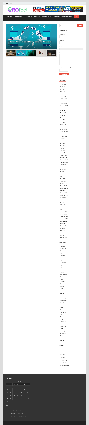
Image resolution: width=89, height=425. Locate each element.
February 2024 (63, 155)
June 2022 (62, 202)
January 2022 (63, 214)
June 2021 (62, 230)
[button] (54, 36)
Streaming (62, 331)
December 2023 (64, 159)
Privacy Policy (11, 19)
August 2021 (63, 225)
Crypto (62, 265)
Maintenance (63, 300)
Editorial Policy (46, 16)
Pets (61, 314)
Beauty (62, 250)
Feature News (63, 274)
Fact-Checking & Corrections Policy (63, 16)
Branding (62, 255)
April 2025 (62, 122)
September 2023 (64, 167)
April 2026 (62, 94)
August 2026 (63, 84)
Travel (61, 338)
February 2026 (63, 98)
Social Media (63, 324)
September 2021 (64, 223)
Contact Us (29, 16)
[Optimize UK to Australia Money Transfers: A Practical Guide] (31, 36)
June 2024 (62, 145)
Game (61, 283)
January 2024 (63, 157)
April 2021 (62, 235)
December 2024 (64, 131)
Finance (9, 39)
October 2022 (63, 192)
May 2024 (62, 148)
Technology (63, 333)
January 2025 (63, 129)
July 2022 (62, 200)
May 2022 (62, 204)
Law (61, 295)
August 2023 (63, 169)
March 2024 (63, 152)
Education (62, 269)
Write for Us (50, 19)
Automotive (63, 248)
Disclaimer (37, 16)
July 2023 (62, 171)
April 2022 (62, 207)
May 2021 (62, 233)
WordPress (75, 422)
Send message (64, 74)
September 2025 (64, 110)
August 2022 (63, 197)
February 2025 (63, 127)
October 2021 (63, 221)
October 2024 (63, 136)
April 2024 (62, 150)
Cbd (61, 260)
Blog (61, 253)
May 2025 (62, 119)
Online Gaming (63, 309)
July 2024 (62, 143)
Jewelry (62, 293)
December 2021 (64, 216)
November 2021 (64, 218)
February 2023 (63, 183)
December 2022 (64, 188)
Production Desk (64, 316)
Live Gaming (63, 298)
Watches (62, 340)
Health (61, 288)
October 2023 (63, 164)
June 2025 (62, 117)
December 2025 (64, 103)
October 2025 (63, 108)
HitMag (81, 422)
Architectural (63, 246)
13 (17, 392)
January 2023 (63, 185)
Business (62, 258)
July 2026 (62, 86)
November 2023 (64, 162)
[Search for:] (71, 25)
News (61, 307)
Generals (62, 286)
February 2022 (63, 211)
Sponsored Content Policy (24, 19)
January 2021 (63, 237)
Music (61, 305)
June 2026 (62, 89)
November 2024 (64, 134)
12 (14, 392)
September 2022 (64, 195)
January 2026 (63, 101)
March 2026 (63, 96)
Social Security (63, 326)
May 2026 (62, 91)
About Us (9, 16)
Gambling (62, 281)
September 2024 (64, 138)
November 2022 (64, 190)
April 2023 (62, 178)
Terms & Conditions (39, 19)
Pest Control (63, 312)
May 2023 (62, 176)
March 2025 (63, 124)
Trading (62, 335)
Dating (61, 267)
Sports (61, 328)
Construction (63, 262)
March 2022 (63, 209)
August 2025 (63, 112)
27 (17, 398)
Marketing (62, 302)
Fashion (62, 272)
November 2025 (64, 105)
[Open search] (83, 16)
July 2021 (62, 228)
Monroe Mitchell (20, 46)
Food (61, 279)
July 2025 (62, 115)
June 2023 (62, 174)
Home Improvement (65, 291)
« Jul (7, 405)
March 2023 (63, 181)
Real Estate (62, 321)
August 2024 (63, 141)
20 (17, 395)
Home (76, 16)
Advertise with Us (18, 16)
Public (61, 319)
